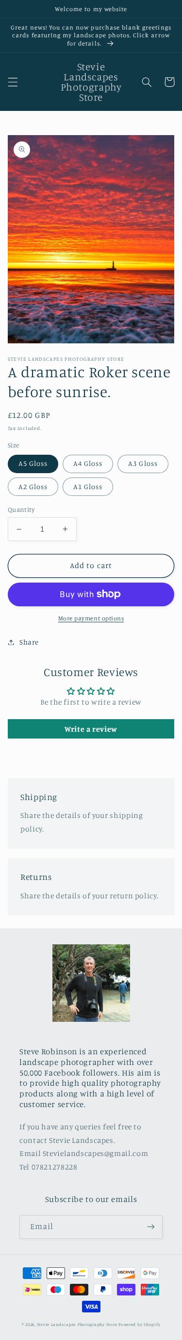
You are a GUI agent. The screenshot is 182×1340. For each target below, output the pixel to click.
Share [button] (29, 642)
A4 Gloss (87, 463)
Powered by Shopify (139, 1324)
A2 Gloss (33, 486)
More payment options (91, 618)
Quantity (21, 509)
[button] (12, 82)
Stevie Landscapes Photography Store (77, 1324)
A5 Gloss (33, 463)
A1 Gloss (87, 486)
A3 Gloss (142, 463)
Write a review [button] (91, 729)
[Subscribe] (151, 1227)
